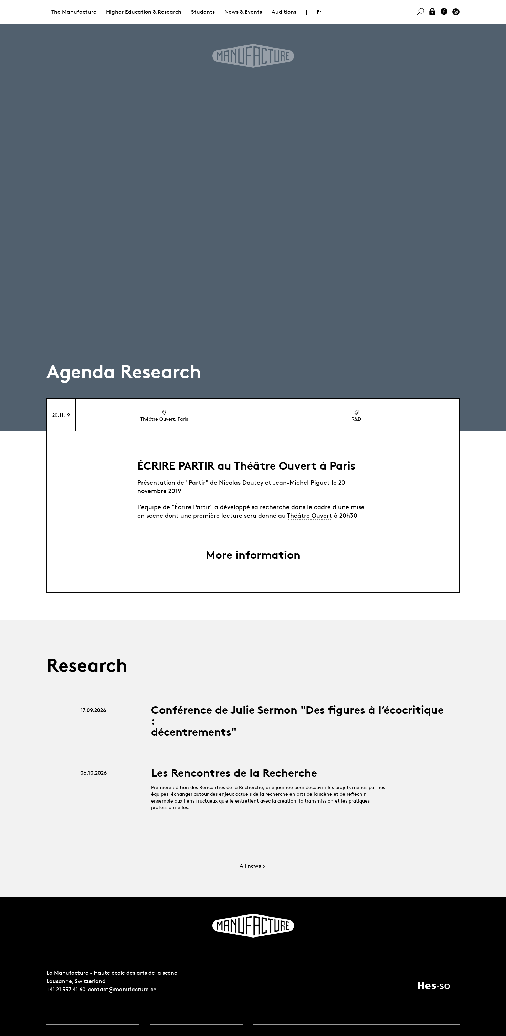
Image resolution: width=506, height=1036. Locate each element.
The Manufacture (73, 12)
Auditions (284, 12)
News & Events (243, 12)
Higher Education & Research (143, 12)
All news (250, 866)
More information (253, 555)
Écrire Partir (192, 507)
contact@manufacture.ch (122, 989)
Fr (319, 12)
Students (203, 12)
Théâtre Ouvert (309, 515)
